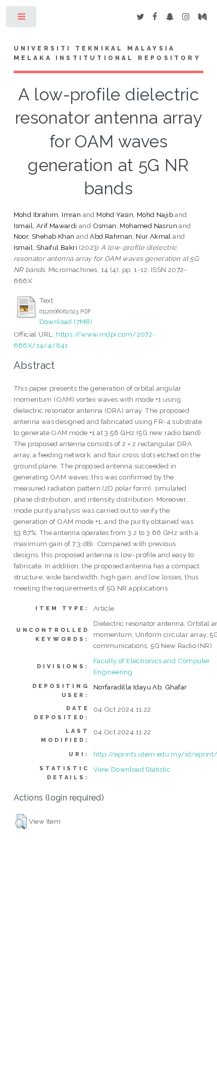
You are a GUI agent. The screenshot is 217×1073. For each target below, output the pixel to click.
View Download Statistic (132, 769)
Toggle (22, 19)
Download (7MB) (66, 321)
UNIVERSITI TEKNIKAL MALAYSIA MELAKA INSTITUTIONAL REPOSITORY (107, 53)
